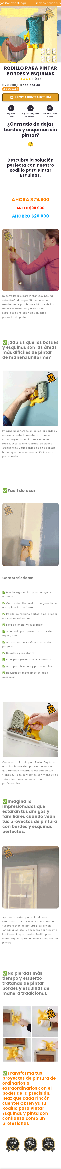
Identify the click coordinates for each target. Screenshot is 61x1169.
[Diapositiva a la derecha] (58, 35)
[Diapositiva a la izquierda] (3, 35)
